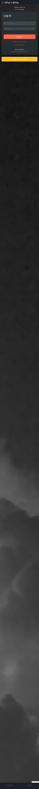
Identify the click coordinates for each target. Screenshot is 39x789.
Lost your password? (19, 41)
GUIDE (29, 785)
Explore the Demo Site (19, 59)
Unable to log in (19, 45)
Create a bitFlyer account (19, 51)
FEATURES (9, 785)
